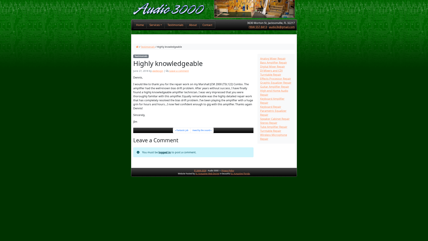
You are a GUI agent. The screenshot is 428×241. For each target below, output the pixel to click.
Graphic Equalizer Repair (275, 83)
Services (154, 25)
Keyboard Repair (270, 107)
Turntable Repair (270, 131)
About (193, 25)
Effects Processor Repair (275, 79)
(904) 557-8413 (258, 27)
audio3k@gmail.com (282, 27)
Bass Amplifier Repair (273, 62)
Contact (207, 25)
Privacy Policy (228, 170)
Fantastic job (182, 130)
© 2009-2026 (200, 170)
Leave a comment (179, 70)
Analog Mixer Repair (273, 58)
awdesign (157, 70)
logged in (164, 152)
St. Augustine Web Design (207, 173)
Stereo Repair (268, 123)
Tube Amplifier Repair (273, 127)
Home (140, 25)
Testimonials (175, 25)
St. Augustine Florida (240, 173)
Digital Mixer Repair (272, 66)
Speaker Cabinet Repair (275, 119)
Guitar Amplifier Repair (274, 87)
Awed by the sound (201, 130)
